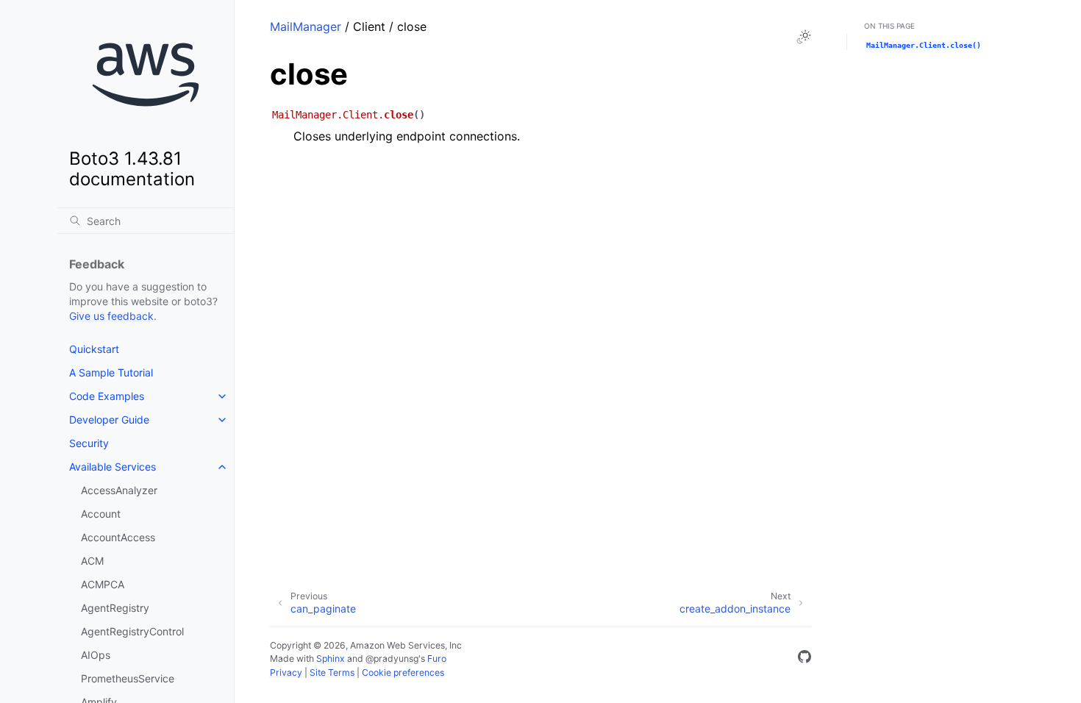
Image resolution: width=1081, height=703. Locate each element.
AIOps (95, 655)
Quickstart (94, 349)
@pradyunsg (391, 658)
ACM (92, 560)
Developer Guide (109, 419)
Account (101, 513)
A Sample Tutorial (111, 372)
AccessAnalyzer (119, 490)
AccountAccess (118, 537)
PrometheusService (127, 678)
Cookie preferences (403, 672)
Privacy (286, 672)
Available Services (112, 466)
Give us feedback (111, 316)
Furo (436, 658)
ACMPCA (102, 584)
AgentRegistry (115, 608)
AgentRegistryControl (132, 631)
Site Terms (332, 672)
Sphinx (330, 658)
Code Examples (106, 396)
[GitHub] (804, 659)
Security (89, 443)
